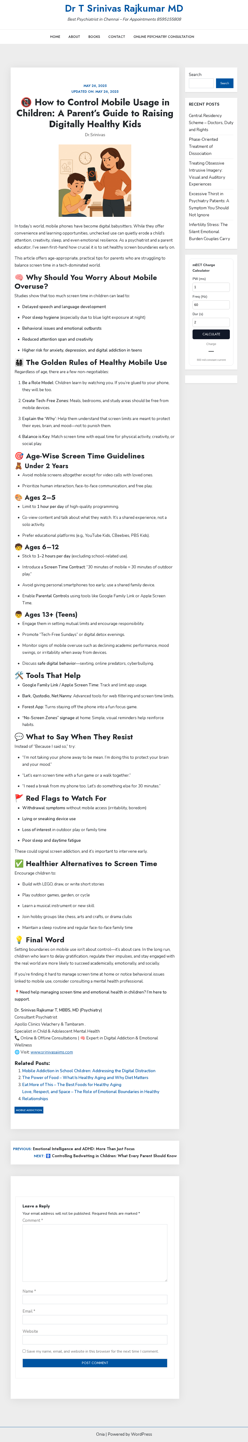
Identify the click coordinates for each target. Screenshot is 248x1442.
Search (195, 74)
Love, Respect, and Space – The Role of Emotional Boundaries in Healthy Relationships (90, 1095)
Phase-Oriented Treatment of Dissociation (203, 146)
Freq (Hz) (200, 296)
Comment (33, 1220)
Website (30, 1331)
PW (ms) (199, 279)
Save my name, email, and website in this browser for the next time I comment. (93, 1351)
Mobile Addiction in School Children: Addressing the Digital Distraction (88, 1071)
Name (29, 1291)
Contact (116, 36)
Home (55, 36)
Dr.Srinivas (95, 135)
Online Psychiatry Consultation (163, 36)
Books (94, 36)
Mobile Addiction (29, 1110)
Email (29, 1311)
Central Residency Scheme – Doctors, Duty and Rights (211, 123)
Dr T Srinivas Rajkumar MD (124, 8)
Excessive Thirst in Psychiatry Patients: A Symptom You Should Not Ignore (209, 204)
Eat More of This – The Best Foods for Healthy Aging (71, 1085)
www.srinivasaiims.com (52, 1052)
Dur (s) (198, 314)
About (74, 36)
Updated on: (94, 88)
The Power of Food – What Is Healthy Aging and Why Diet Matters (85, 1077)
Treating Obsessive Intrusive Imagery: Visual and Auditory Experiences (207, 173)
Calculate (211, 334)
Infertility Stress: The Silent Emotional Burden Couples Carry (209, 232)
